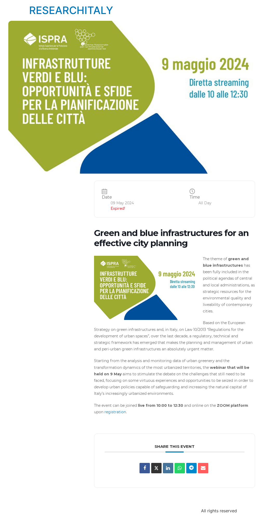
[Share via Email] (203, 468)
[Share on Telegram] (191, 468)
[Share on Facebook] (144, 468)
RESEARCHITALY (71, 10)
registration (114, 412)
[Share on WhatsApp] (180, 468)
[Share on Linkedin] (168, 468)
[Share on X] (156, 468)
